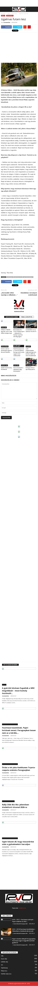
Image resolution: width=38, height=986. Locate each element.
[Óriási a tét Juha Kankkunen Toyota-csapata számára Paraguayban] (19, 756)
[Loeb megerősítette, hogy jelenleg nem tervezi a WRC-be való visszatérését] (31, 343)
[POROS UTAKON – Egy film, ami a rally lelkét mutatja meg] (6, 324)
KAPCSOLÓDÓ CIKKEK (12, 317)
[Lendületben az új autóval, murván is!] (31, 324)
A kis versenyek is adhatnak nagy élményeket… (18, 369)
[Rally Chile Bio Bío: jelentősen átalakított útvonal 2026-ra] (19, 793)
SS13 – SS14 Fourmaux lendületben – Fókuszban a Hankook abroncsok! (24, 930)
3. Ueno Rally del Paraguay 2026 (10, 724)
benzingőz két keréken (17, 327)
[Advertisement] (19, 3)
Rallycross (4, 971)
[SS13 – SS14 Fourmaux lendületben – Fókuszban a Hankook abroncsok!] (6, 932)
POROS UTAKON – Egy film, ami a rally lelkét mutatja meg (6, 331)
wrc (2, 965)
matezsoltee (6, 22)
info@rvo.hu (22, 908)
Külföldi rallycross (6, 974)
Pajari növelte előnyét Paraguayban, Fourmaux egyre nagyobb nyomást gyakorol (24, 940)
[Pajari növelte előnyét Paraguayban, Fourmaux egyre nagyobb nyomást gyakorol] (6, 941)
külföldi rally (4, 365)
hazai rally (10, 15)
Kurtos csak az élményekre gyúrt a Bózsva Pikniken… (6, 350)
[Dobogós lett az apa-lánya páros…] (31, 362)
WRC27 (4, 684)
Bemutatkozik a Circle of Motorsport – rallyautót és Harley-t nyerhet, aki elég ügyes (19, 333)
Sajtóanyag (4, 968)
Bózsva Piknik (5, 346)
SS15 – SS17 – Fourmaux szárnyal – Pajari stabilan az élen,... (23, 920)
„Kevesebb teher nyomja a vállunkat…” (9, 294)
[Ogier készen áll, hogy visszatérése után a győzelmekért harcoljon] (19, 830)
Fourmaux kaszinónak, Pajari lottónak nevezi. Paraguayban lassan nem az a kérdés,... (19, 730)
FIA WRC (28, 346)
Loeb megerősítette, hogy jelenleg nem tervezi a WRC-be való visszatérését (31, 352)
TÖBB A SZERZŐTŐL (26, 317)
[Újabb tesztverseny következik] (6, 362)
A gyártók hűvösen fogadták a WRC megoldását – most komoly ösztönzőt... (18, 690)
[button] (35, 9)
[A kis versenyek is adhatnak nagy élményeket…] (19, 362)
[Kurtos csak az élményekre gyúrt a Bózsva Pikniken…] (6, 343)
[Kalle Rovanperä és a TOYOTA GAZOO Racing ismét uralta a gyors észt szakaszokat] (19, 343)
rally (3, 15)
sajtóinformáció (28, 277)
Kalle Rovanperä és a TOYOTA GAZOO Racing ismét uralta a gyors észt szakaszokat (18, 352)
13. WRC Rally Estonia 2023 (17, 346)
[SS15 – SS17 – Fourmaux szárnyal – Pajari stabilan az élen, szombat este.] (6, 922)
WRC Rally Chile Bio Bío (8, 801)
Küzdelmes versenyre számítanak (29, 294)
